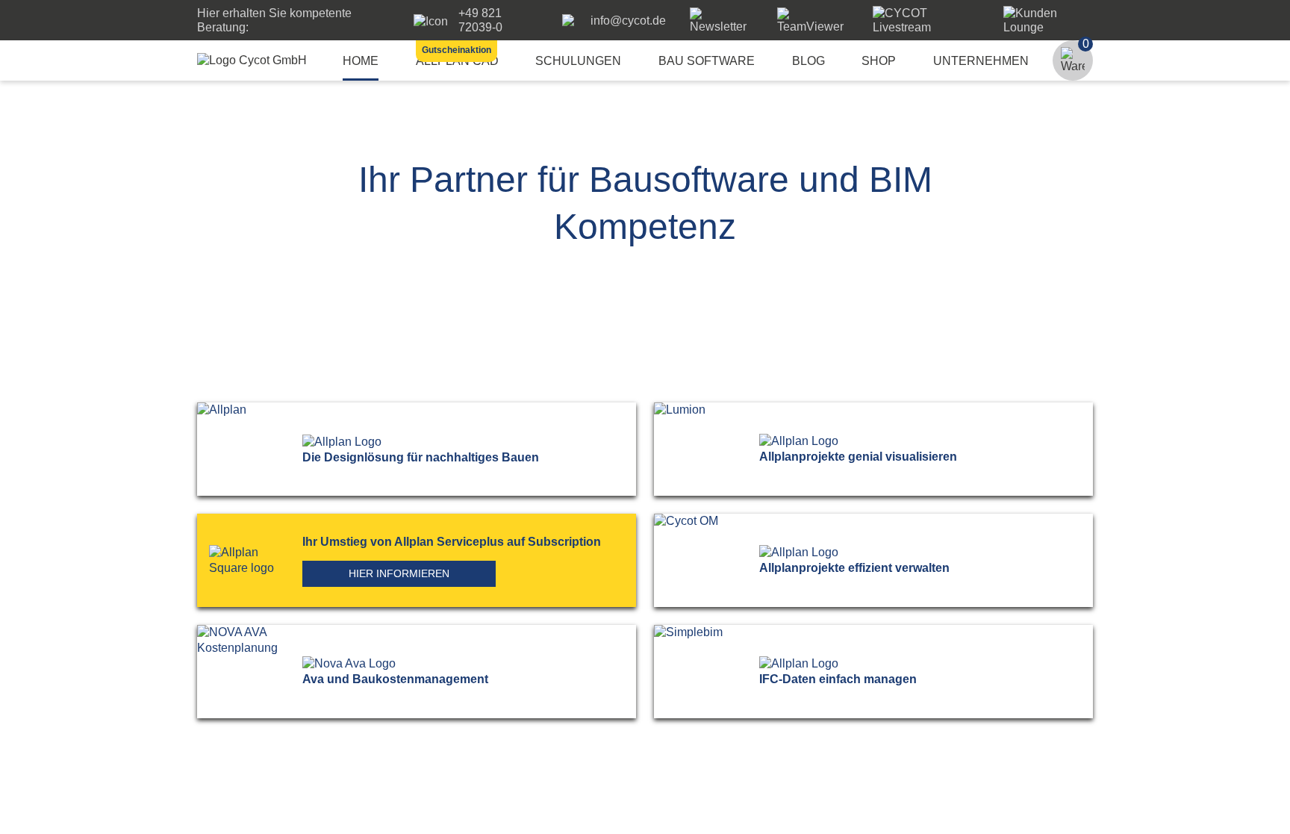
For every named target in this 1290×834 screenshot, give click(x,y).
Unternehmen (981, 61)
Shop (878, 61)
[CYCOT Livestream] (926, 27)
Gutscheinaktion (456, 50)
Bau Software (706, 61)
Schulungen (578, 61)
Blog (808, 61)
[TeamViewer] (813, 26)
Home (360, 61)
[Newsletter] (721, 26)
